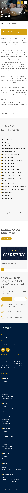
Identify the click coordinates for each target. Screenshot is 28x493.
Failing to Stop (6, 195)
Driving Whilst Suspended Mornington (12, 172)
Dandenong (6, 416)
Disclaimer (21, 489)
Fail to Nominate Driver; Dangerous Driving (14, 186)
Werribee (6, 464)
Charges (6, 23)
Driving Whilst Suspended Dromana (12, 169)
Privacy (16, 489)
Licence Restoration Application (11, 210)
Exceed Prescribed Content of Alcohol (12, 175)
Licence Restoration (7, 207)
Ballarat (5, 403)
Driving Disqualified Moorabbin (10, 154)
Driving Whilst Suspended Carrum (11, 166)
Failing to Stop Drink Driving (9, 198)
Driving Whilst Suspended (9, 163)
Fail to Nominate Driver (8, 183)
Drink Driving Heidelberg (8, 151)
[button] (25, 2)
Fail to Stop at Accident (8, 192)
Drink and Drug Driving (8, 140)
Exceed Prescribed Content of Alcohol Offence (12, 179)
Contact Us (10, 489)
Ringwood (6, 453)
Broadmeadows (8, 474)
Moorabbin (6, 428)
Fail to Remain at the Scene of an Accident (14, 189)
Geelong (6, 441)
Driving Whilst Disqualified (9, 157)
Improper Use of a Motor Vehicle (11, 201)
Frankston (6, 391)
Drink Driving (5, 143)
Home (2, 23)
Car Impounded (6, 134)
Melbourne (6, 378)
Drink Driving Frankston (8, 146)
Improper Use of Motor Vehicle (10, 204)
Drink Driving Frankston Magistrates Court (13, 148)
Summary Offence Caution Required (12, 213)
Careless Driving (6, 137)
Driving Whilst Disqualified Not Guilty (12, 160)
